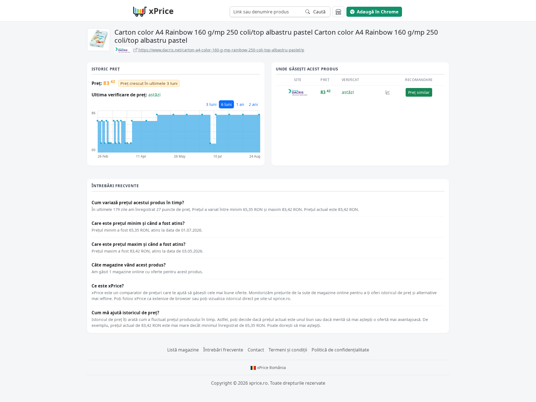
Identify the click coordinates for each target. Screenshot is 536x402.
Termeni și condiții (288, 350)
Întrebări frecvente (223, 350)
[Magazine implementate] (338, 11)
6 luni (226, 104)
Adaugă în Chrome (377, 12)
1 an (240, 104)
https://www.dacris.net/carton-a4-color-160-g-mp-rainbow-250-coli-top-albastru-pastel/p (220, 50)
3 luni (211, 104)
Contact (256, 350)
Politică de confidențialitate (340, 350)
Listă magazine (183, 350)
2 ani (253, 104)
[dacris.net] (297, 92)
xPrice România (271, 367)
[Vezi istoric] (387, 92)
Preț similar (419, 92)
